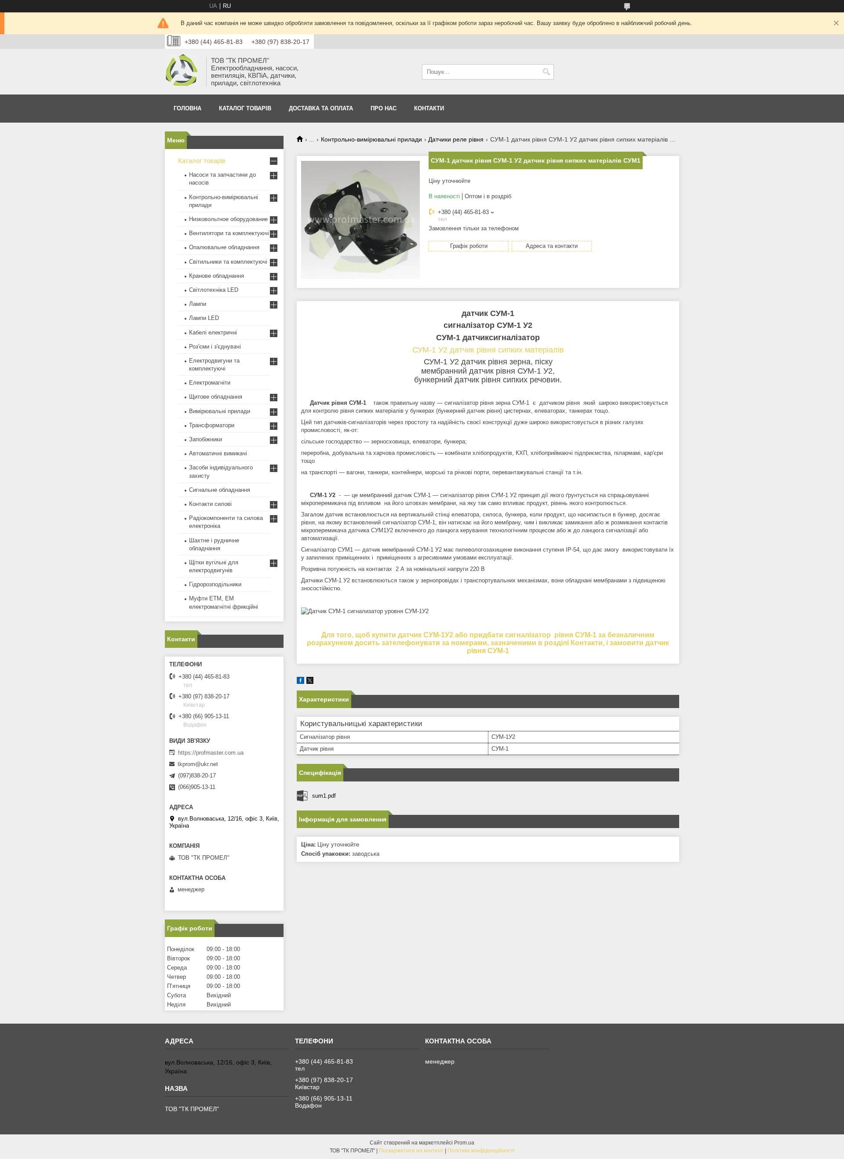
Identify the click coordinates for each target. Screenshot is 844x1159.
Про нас (384, 108)
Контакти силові (210, 504)
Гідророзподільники (215, 584)
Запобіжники (205, 439)
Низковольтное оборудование (228, 219)
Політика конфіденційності (481, 1151)
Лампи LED (204, 318)
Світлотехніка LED (213, 290)
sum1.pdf (324, 795)
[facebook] (300, 682)
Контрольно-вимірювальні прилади (371, 139)
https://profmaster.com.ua (211, 752)
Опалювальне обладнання (224, 247)
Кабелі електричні (213, 332)
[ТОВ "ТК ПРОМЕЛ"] (182, 71)
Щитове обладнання (215, 396)
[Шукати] (546, 72)
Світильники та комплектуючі (228, 261)
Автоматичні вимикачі (218, 453)
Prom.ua (464, 1143)
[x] (309, 682)
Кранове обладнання (216, 275)
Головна (187, 108)
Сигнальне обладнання (219, 490)
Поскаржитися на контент (411, 1151)
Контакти (429, 108)
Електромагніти (209, 382)
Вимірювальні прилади (219, 411)
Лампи (197, 304)
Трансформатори (211, 425)
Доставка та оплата (321, 108)
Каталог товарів (245, 108)
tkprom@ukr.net (198, 764)
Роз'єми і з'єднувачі (215, 346)
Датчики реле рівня (456, 139)
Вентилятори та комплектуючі (229, 233)
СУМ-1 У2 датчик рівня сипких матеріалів (488, 349)
